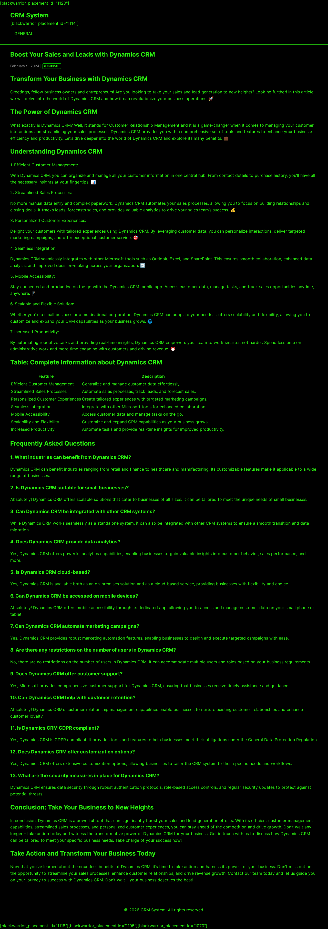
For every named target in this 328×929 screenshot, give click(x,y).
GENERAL (23, 33)
